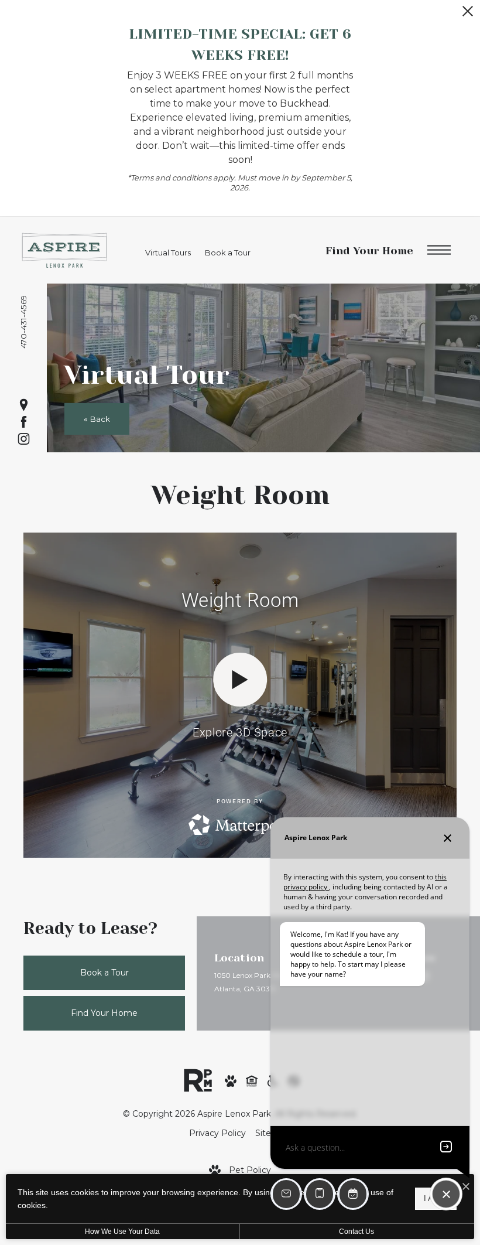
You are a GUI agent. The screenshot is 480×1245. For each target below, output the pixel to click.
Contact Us (356, 1231)
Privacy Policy (217, 1133)
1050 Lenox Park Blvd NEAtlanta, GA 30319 (256, 982)
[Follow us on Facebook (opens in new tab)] (23, 422)
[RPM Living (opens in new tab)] (197, 1080)
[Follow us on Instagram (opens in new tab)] (23, 439)
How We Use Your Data (122, 1231)
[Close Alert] (467, 14)
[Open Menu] (439, 250)
